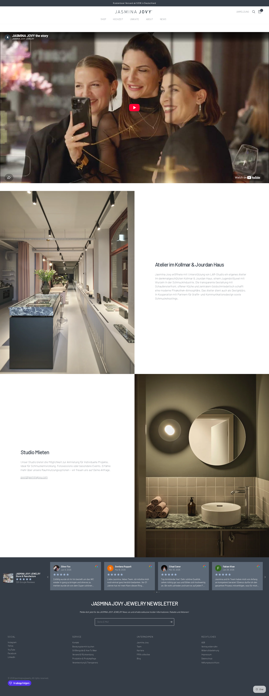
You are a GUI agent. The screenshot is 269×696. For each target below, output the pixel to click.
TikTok (10, 646)
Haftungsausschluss (210, 662)
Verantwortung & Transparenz (85, 662)
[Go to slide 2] (156, 592)
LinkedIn (11, 657)
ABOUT (149, 19)
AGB (203, 642)
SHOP (103, 19)
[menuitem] (104, 19)
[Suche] (254, 12)
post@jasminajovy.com (34, 477)
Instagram (12, 642)
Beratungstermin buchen (83, 646)
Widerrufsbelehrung (210, 650)
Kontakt (75, 642)
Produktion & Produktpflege (84, 658)
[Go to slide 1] (154, 592)
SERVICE (77, 637)
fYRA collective (143, 654)
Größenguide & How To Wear (84, 650)
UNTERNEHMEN (145, 637)
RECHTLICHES (208, 637)
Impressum (206, 654)
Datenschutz (206, 658)
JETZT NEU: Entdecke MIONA (134, 3)
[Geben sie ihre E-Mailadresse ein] (171, 622)
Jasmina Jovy (143, 642)
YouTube (11, 649)
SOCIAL (11, 637)
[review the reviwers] (96, 567)
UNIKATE (134, 19)
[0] (259, 12)
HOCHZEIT (118, 19)
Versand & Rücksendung (83, 654)
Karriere (140, 650)
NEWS (163, 19)
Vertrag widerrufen (209, 646)
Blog (139, 658)
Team (139, 646)
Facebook (12, 653)
